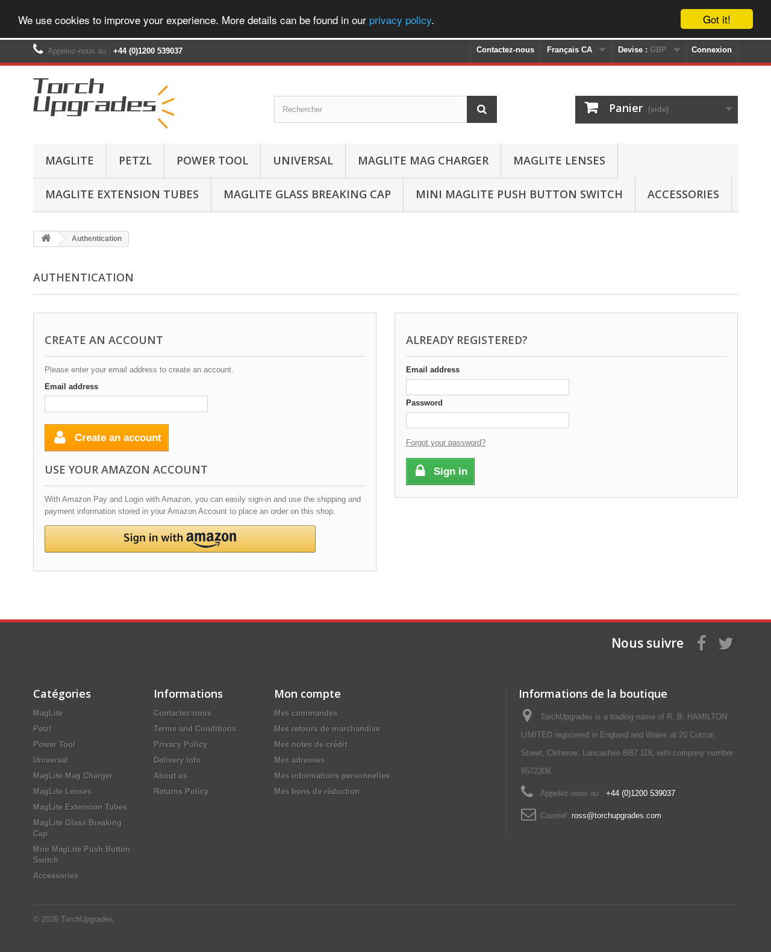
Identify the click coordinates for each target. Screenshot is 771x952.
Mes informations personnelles (332, 775)
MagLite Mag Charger (423, 160)
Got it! (717, 19)
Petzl (135, 160)
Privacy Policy (180, 744)
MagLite (69, 160)
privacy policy (400, 19)
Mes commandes (305, 713)
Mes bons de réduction (317, 791)
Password (424, 402)
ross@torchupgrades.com (616, 815)
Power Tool (212, 160)
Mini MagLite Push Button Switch (519, 194)
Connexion (711, 49)
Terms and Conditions (195, 728)
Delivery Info (177, 760)
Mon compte (307, 693)
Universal (303, 160)
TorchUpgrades (87, 919)
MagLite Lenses (559, 160)
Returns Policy (181, 791)
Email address (71, 386)
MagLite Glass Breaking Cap (307, 194)
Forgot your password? (445, 442)
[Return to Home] (45, 238)
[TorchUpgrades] (144, 101)
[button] (180, 539)
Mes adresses (299, 760)
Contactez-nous (505, 49)
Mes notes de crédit (310, 744)
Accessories (683, 194)
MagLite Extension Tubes (122, 194)
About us (170, 775)
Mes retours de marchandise (327, 728)
